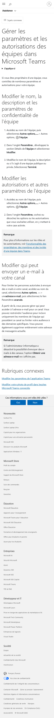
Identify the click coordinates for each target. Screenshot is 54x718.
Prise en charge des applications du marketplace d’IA (23, 612)
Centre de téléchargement (13, 470)
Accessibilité (8, 713)
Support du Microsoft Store (13, 475)
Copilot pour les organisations (15, 432)
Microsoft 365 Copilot (11, 579)
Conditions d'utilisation (24, 699)
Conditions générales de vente (15, 703)
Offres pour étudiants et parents (15, 537)
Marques (31, 703)
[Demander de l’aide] (10, 4)
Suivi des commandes (11, 484)
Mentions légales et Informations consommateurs (22, 694)
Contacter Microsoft (11, 689)
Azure (6, 565)
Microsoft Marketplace (12, 622)
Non (35, 402)
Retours (6, 480)
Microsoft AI (8, 555)
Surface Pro (8, 418)
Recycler (7, 489)
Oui (18, 402)
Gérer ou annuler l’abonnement (31, 689)
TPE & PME (8, 589)
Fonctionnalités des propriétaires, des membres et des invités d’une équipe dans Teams (25, 247)
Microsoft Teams (10, 584)
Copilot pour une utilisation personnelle (18, 437)
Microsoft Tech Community (13, 617)
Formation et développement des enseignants (20, 532)
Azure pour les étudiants (12, 541)
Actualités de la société (12, 655)
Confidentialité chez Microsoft (15, 660)
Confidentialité (9, 699)
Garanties (7, 494)
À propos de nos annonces (13, 708)
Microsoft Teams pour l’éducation (16, 517)
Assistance (7, 10)
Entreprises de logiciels (12, 632)
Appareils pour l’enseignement (15, 513)
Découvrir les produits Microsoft (15, 447)
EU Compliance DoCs (32, 708)
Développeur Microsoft (12, 603)
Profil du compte (9, 465)
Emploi (6, 650)
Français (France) (14, 673)
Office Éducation (9, 527)
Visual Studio (8, 636)
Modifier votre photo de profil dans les (22, 384)
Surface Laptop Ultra (11, 427)
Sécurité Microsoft (10, 560)
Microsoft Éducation (11, 508)
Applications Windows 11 (13, 451)
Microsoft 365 (9, 442)
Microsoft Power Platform (13, 627)
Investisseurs (8, 665)
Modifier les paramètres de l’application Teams (26, 378)
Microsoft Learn (9, 608)
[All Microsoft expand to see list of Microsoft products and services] (3, 4)
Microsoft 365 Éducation (12, 522)
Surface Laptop (9, 423)
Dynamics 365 (9, 570)
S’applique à (9, 68)
